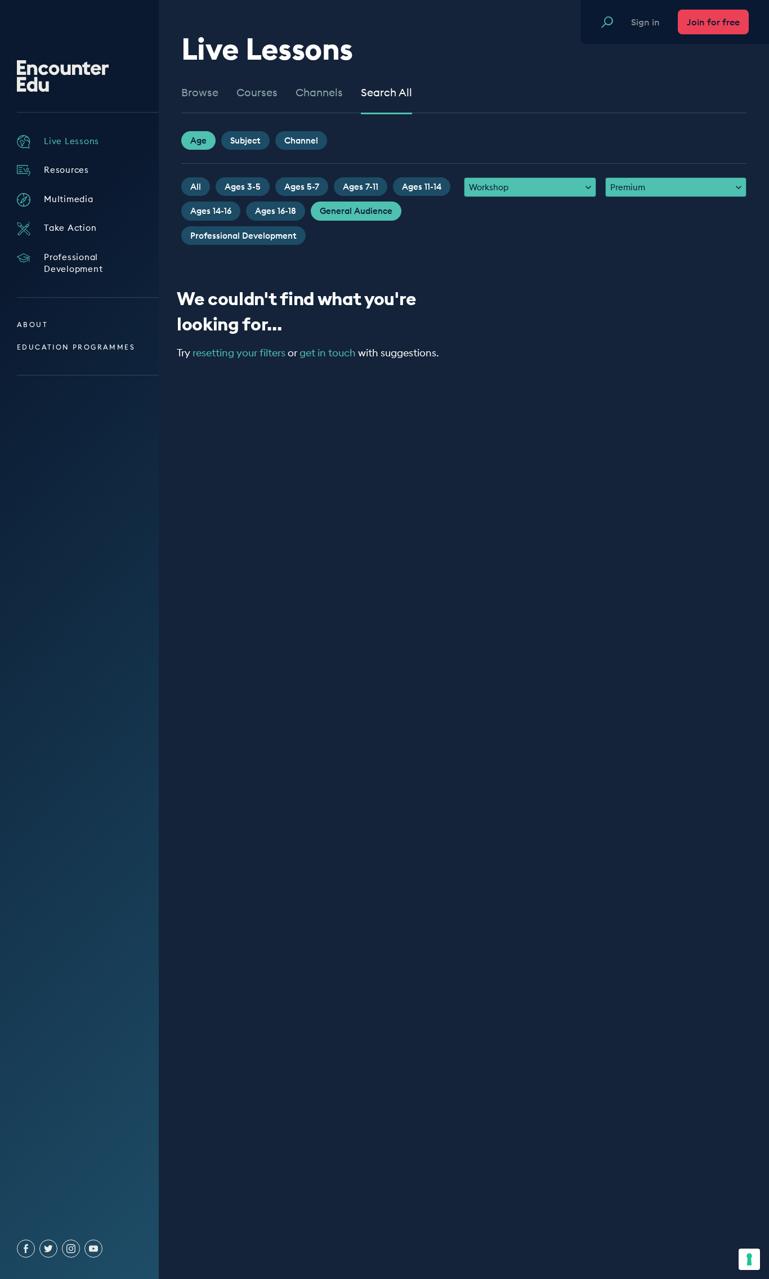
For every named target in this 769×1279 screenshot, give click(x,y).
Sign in (645, 21)
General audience (356, 210)
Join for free (713, 22)
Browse (199, 93)
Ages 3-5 (243, 186)
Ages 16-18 (275, 210)
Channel (301, 140)
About (32, 324)
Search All (386, 93)
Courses (257, 93)
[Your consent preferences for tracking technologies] (749, 1259)
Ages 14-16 (210, 210)
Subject (245, 140)
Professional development (243, 235)
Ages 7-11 (360, 186)
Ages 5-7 (301, 186)
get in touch (327, 352)
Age (198, 140)
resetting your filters (239, 352)
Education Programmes (76, 347)
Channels (319, 93)
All (195, 186)
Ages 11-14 (421, 186)
